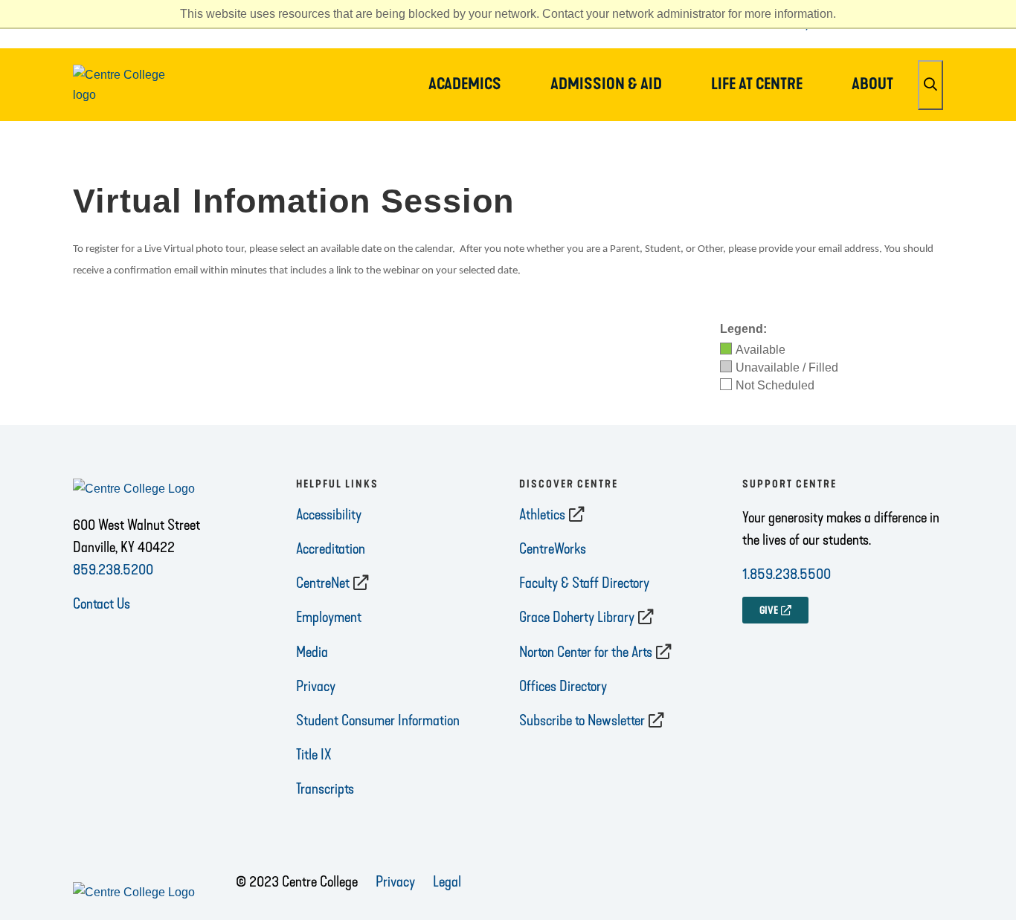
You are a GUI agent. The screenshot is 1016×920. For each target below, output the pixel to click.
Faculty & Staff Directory (584, 583)
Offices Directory (563, 686)
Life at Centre (757, 84)
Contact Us (101, 603)
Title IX (314, 754)
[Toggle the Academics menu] (465, 104)
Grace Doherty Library (576, 617)
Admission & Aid (606, 84)
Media (312, 652)
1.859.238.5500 (786, 574)
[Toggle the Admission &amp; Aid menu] (606, 104)
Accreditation (330, 548)
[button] (930, 85)
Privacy (315, 686)
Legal (447, 881)
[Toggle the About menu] (872, 104)
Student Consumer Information (378, 720)
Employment (328, 617)
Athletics (542, 514)
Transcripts (325, 788)
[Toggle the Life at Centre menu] (757, 104)
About (872, 84)
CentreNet (323, 583)
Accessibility (328, 514)
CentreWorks (552, 548)
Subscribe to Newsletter (582, 720)
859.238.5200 (113, 569)
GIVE (768, 610)
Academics (464, 84)
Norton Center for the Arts (585, 652)
